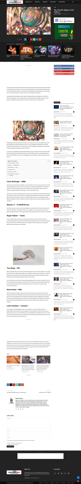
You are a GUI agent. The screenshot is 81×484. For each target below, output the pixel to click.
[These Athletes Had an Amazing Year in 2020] (13, 360)
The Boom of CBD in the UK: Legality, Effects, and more (66, 122)
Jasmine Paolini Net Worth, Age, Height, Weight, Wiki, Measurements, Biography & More (66, 178)
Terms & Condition (70, 482)
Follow (71, 68)
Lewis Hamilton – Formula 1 (13, 173)
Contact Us (46, 482)
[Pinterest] (31, 39)
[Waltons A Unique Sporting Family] (13, 50)
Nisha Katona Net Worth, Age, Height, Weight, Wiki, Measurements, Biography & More (66, 265)
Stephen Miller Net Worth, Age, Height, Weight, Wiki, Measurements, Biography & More (66, 192)
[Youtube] (68, 473)
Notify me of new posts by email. (13, 444)
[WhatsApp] (34, 39)
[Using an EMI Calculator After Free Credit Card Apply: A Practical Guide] (56, 135)
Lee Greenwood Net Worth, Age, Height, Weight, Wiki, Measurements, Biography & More (66, 149)
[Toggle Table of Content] (48, 161)
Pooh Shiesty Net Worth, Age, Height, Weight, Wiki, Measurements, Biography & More (66, 207)
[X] (28, 39)
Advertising (62, 2)
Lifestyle (37, 2)
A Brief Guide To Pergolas (45, 392)
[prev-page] (71, 44)
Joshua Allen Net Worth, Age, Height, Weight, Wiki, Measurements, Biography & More (66, 295)
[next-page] (73, 44)
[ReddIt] (40, 39)
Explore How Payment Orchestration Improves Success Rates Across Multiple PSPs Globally (67, 108)
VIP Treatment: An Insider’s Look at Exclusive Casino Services (68, 56)
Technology (28, 2)
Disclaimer (57, 482)
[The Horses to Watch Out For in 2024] (40, 50)
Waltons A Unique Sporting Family (13, 55)
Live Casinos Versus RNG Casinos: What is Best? (53, 55)
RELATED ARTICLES (11, 44)
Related (11, 175)
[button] (72, 2)
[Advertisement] (28, 75)
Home (8, 5)
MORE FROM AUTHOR (20, 44)
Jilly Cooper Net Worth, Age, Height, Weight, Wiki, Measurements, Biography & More (66, 221)
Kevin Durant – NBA (12, 171)
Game (11, 5)
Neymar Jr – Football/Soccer (14, 165)
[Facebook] (25, 39)
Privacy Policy (63, 482)
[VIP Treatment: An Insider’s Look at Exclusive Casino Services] (68, 50)
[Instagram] (58, 473)
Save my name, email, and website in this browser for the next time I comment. (21, 440)
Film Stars (53, 2)
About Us (41, 482)
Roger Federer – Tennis (13, 167)
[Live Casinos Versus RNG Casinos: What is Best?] (54, 50)
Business (45, 2)
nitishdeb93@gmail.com (34, 477)
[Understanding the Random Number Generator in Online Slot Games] (27, 50)
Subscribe (71, 73)
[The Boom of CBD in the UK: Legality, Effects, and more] (56, 122)
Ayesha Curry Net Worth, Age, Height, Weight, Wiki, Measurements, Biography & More (66, 250)
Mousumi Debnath (57, 153)
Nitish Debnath (58, 13)
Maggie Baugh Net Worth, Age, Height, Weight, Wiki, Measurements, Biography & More (66, 310)
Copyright (52, 482)
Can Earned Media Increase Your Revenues (16, 392)
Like (72, 65)
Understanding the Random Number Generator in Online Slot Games (26, 57)
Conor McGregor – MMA (13, 163)
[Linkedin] (37, 39)
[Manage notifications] (78, 481)
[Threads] (23, 409)
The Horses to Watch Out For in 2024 (39, 55)
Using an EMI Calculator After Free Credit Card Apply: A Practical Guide (66, 135)
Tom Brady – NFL (11, 169)
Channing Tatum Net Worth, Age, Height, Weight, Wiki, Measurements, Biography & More (67, 235)
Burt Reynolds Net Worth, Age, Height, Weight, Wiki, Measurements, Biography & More (66, 163)
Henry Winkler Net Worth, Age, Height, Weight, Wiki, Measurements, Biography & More (66, 280)
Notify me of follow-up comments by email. (15, 443)
